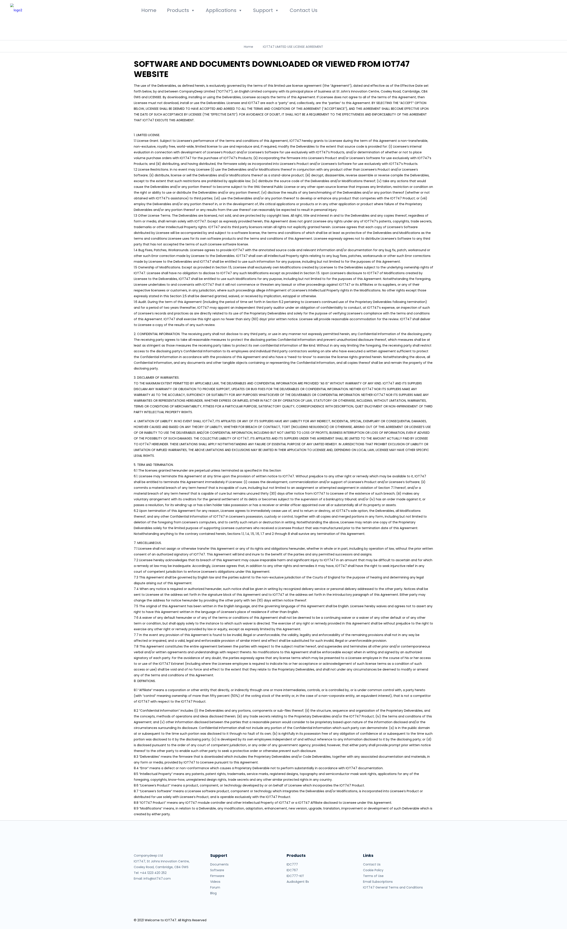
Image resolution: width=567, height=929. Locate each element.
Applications (221, 10)
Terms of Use (373, 876)
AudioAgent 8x (298, 881)
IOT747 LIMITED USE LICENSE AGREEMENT (293, 46)
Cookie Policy (373, 870)
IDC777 (292, 864)
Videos (215, 881)
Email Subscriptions (378, 881)
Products (178, 10)
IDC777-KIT (295, 876)
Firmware (217, 876)
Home (148, 10)
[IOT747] (71, 10)
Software (217, 870)
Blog (213, 893)
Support (263, 10)
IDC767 (292, 870)
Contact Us (303, 10)
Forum (215, 887)
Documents (219, 864)
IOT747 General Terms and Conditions (393, 887)
